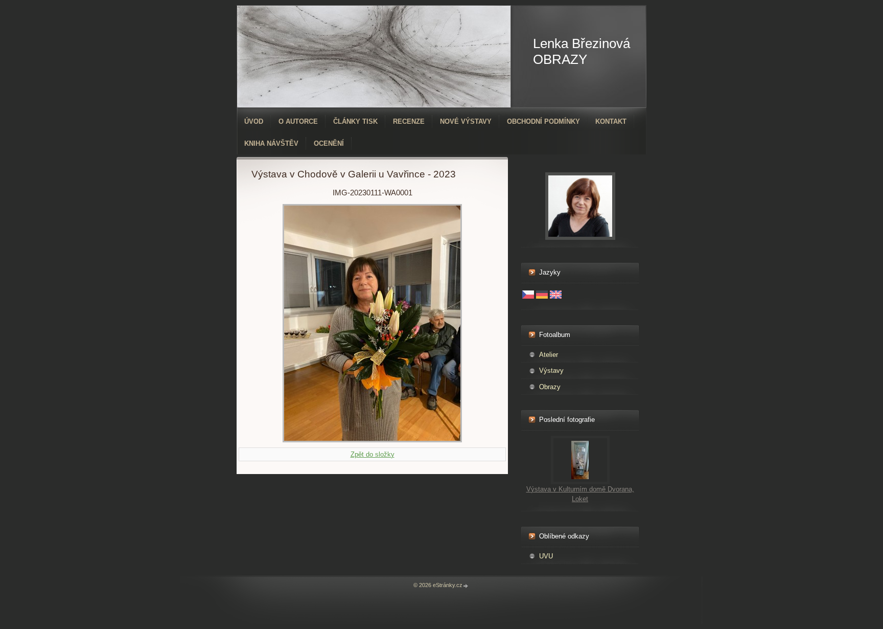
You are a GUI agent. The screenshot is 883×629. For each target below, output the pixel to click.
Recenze (409, 121)
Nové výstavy (466, 121)
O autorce (298, 121)
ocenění (329, 143)
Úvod (253, 121)
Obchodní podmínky (543, 121)
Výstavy (551, 370)
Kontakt (610, 121)
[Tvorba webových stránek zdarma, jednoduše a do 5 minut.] (466, 585)
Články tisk (355, 121)
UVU (546, 556)
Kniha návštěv (271, 143)
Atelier (548, 354)
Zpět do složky (372, 454)
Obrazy (550, 387)
